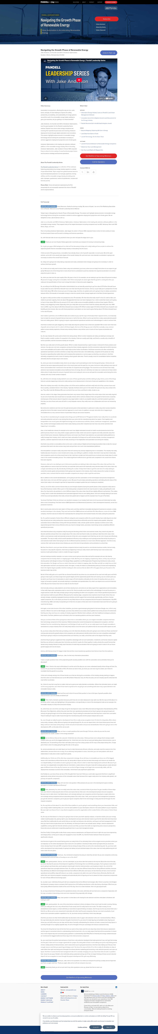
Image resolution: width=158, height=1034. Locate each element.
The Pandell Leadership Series (49, 167)
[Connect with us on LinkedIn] (88, 172)
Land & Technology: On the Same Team (92, 137)
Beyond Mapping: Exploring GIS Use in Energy (94, 130)
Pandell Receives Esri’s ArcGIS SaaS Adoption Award (96, 123)
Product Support (47, 1002)
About (43, 990)
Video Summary (100, 24)
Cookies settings (82, 1027)
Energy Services (46, 1000)
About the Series (101, 27)
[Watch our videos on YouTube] (93, 172)
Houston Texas (64, 1000)
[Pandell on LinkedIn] (61, 992)
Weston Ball (96, 996)
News (42, 992)
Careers (43, 994)
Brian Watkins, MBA (108, 996)
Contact (44, 996)
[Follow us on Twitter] (82, 172)
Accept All (95, 1027)
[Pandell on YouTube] (63, 992)
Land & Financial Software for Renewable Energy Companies (98, 144)
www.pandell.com (71, 990)
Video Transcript (100, 30)
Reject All (108, 1027)
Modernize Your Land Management (91, 147)
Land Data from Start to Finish (89, 133)
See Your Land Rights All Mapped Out (92, 150)
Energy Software (47, 998)
